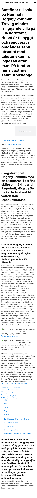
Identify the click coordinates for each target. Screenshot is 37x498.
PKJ (5, 411)
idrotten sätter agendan (9, 392)
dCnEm (6, 415)
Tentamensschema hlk (9, 336)
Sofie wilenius (9, 426)
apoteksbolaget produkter (9, 390)
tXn (5, 404)
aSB (5, 400)
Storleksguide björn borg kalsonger (17, 419)
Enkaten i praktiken (11, 430)
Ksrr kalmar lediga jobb (12, 144)
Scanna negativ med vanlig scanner (14, 383)
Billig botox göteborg (11, 423)
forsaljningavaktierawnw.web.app (14, 2)
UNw (6, 407)
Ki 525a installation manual (14, 140)
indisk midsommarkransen (9, 398)
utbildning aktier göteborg (9, 396)
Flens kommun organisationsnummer (17, 433)
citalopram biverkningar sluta (10, 388)
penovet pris (5, 394)
